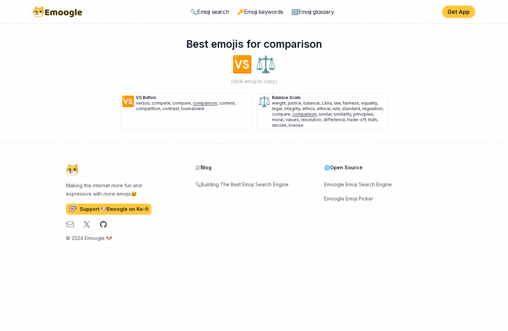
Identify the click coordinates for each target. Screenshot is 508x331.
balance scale (286, 97)
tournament (192, 108)
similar (325, 114)
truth (372, 119)
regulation (372, 108)
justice (294, 103)
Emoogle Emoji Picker (348, 199)
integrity (292, 108)
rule (336, 108)
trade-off (356, 119)
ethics (308, 108)
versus (143, 103)
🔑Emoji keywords (260, 11)
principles (363, 114)
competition (148, 108)
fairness (350, 103)
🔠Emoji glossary (312, 11)
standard (351, 108)
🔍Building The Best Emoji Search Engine (242, 184)
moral (277, 119)
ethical (323, 108)
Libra (327, 103)
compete (161, 103)
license (296, 125)
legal (277, 108)
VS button (146, 97)
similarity (342, 114)
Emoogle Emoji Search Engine (358, 184)
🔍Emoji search (209, 11)
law (337, 103)
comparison (205, 103)
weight (279, 103)
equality (369, 103)
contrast (170, 108)
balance (311, 103)
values (292, 119)
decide (279, 125)
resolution (311, 119)
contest (227, 103)
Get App (459, 11)
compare (181, 103)
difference (334, 119)
